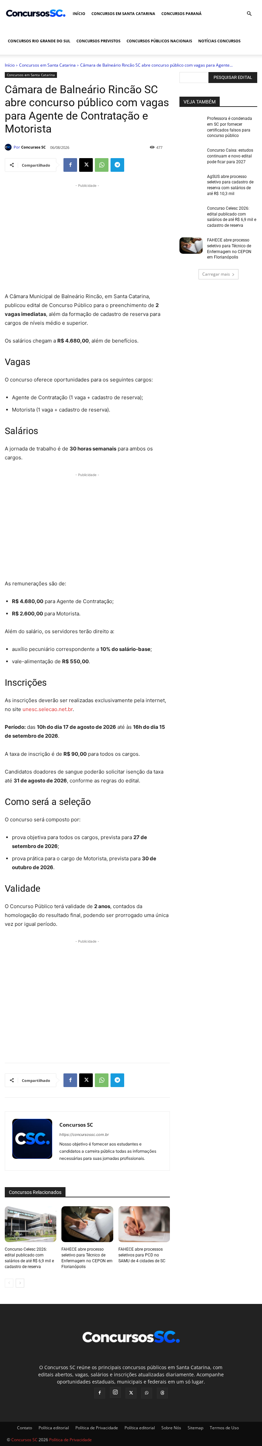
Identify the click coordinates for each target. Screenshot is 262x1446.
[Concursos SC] (9, 147)
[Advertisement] (87, 237)
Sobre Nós (171, 1428)
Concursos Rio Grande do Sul (39, 40)
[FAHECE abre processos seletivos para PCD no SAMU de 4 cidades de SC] (144, 1224)
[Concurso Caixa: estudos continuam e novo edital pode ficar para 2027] (191, 156)
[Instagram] (115, 1392)
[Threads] (162, 1393)
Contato (24, 1428)
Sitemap (195, 1428)
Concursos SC (33, 147)
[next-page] (20, 1283)
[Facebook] (70, 165)
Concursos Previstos (98, 40)
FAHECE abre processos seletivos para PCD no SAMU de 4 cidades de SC (141, 1255)
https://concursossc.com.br (84, 1134)
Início (79, 13)
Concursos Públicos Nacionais (159, 40)
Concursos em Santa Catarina (123, 13)
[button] (249, 14)
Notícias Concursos (219, 40)
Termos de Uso (224, 1428)
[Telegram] (117, 165)
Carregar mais (216, 274)
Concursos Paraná (181, 13)
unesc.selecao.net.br (48, 709)
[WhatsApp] (101, 165)
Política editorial (54, 1428)
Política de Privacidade (96, 1428)
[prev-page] (9, 1283)
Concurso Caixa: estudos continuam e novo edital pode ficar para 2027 (230, 156)
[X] (86, 165)
